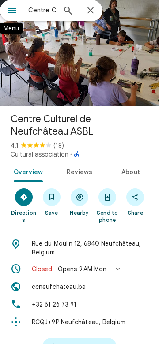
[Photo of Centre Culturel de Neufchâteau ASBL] (79, 53)
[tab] (26, 171)
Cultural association (39, 154)
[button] (79, 269)
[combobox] (42, 10)
